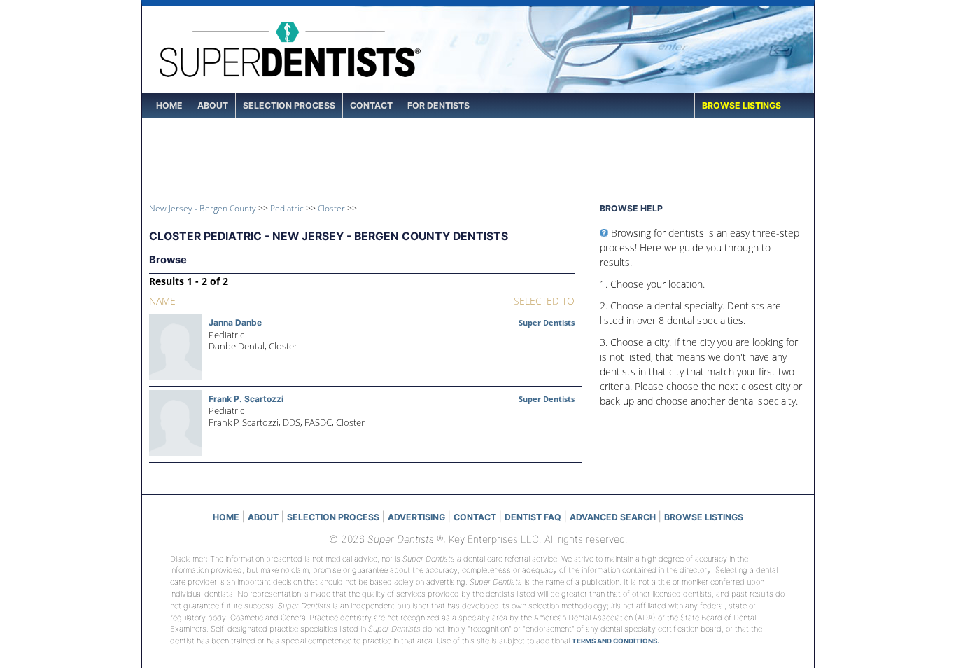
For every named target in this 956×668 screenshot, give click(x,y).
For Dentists (438, 105)
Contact (371, 105)
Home (169, 105)
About (212, 105)
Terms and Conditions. (615, 641)
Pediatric (287, 208)
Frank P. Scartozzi (246, 399)
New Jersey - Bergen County (202, 208)
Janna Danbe (235, 322)
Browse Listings (741, 105)
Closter (331, 208)
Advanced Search (613, 517)
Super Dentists (547, 322)
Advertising (416, 517)
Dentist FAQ (533, 517)
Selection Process (289, 105)
